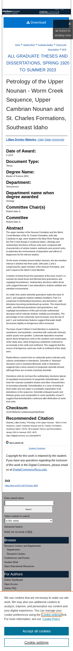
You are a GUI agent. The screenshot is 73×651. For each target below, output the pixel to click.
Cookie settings (51, 614)
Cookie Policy (51, 619)
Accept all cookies (37, 631)
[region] (36, 621)
